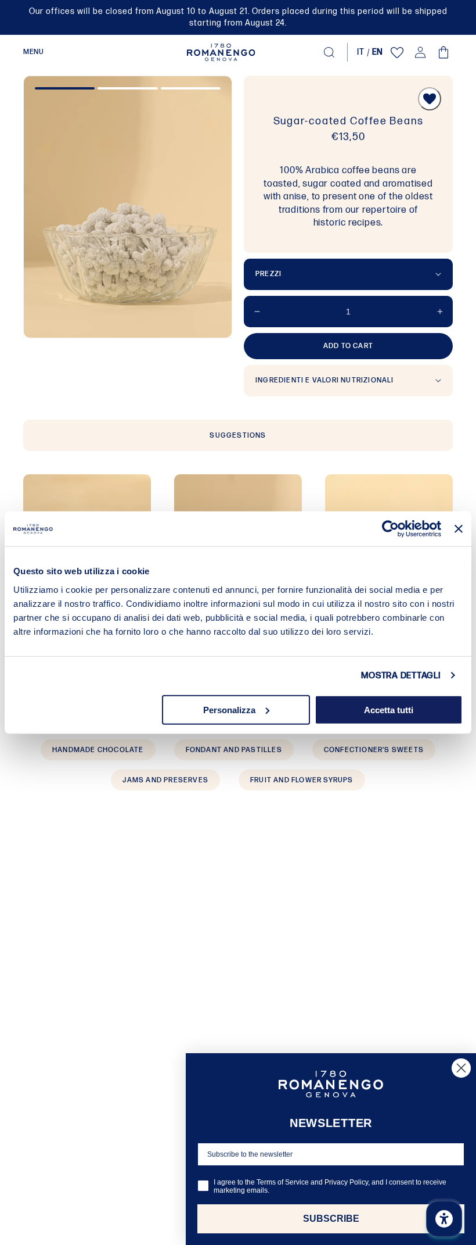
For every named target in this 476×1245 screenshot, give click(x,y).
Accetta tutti (388, 709)
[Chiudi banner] (459, 529)
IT (360, 52)
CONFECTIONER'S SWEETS (374, 750)
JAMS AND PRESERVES (165, 780)
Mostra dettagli (400, 675)
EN (377, 52)
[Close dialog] (461, 1068)
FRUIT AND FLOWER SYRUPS (302, 780)
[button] (33, 52)
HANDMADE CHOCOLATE (98, 750)
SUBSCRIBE (331, 1218)
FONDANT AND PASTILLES (234, 750)
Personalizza (229, 709)
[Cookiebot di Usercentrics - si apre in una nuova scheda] (390, 529)
